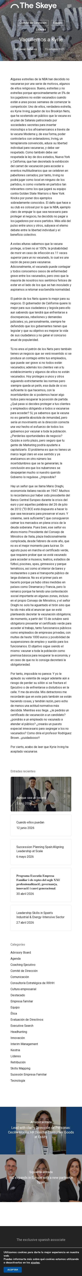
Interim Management (24, 1044)
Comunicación (19, 977)
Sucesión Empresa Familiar (28, 1074)
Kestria (15, 1050)
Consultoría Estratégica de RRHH (32, 983)
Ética (13, 1013)
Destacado (17, 995)
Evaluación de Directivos (26, 1019)
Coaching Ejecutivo (22, 965)
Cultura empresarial (23, 989)
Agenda (15, 958)
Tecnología (17, 1080)
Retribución (18, 1062)
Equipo (57, 23)
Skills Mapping (20, 1068)
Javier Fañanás (28, 49)
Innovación (17, 1038)
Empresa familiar (21, 1001)
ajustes (35, 1262)
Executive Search (21, 1026)
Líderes (41, 29)
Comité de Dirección (33, 23)
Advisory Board (20, 952)
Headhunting (18, 1032)
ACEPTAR (12, 1269)
